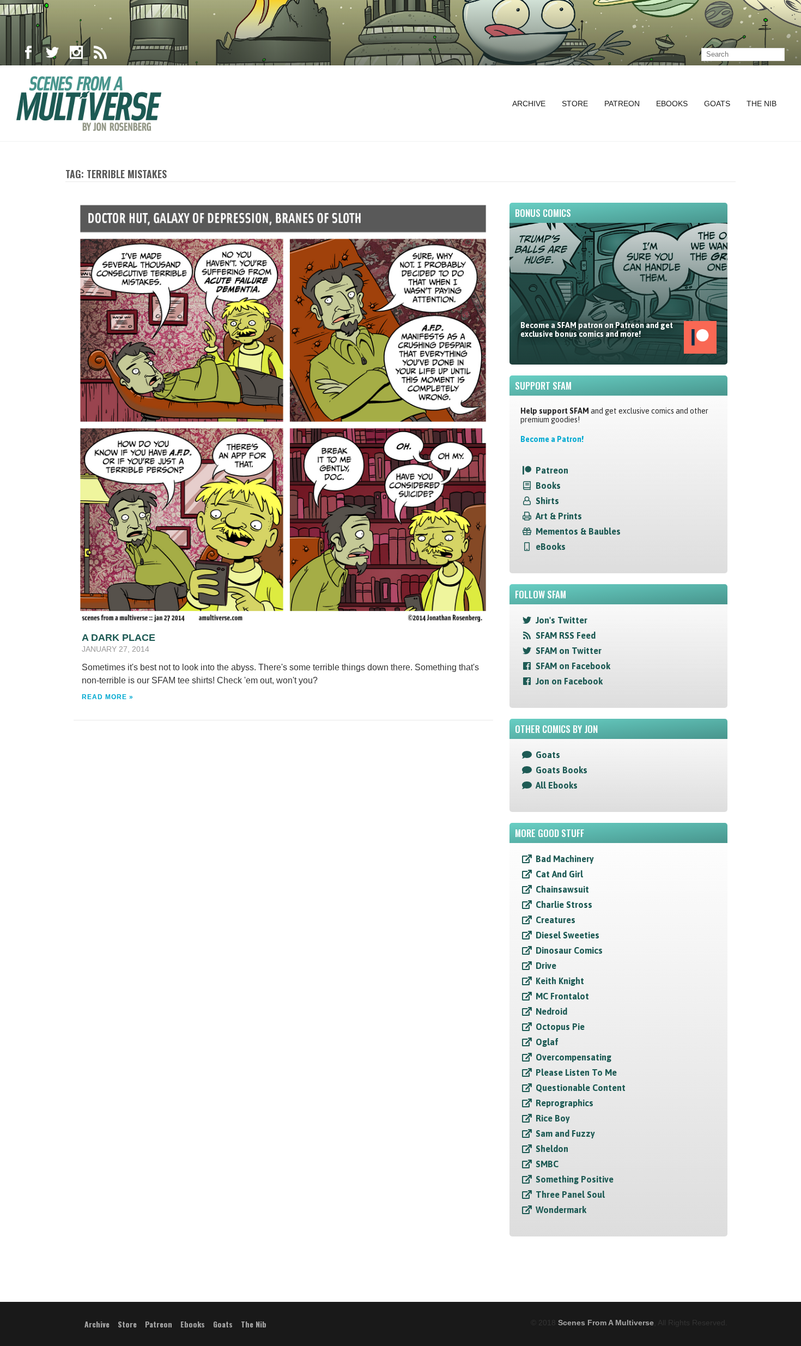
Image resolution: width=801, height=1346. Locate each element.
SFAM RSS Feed (566, 635)
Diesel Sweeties (567, 935)
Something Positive (575, 1179)
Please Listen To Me (576, 1072)
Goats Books (561, 770)
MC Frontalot (562, 996)
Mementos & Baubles (578, 531)
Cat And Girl (559, 874)
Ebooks (672, 103)
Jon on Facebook (569, 681)
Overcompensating (573, 1057)
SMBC (547, 1164)
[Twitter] (52, 54)
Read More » (108, 697)
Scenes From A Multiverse (606, 1322)
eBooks (551, 546)
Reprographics (564, 1103)
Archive (528, 103)
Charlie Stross (564, 905)
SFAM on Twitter (569, 651)
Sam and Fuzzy (565, 1133)
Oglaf (547, 1042)
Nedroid (551, 1011)
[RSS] (100, 54)
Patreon (622, 103)
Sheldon (552, 1149)
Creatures (555, 920)
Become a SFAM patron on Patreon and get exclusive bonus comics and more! (596, 329)
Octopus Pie (560, 1027)
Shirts (547, 501)
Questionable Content (581, 1088)
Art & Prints (559, 516)
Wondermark (561, 1210)
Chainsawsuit (562, 889)
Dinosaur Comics (569, 950)
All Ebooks (557, 785)
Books (548, 485)
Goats (717, 103)
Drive (546, 966)
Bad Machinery (565, 859)
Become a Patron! (552, 439)
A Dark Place (118, 637)
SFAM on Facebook (573, 666)
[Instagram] (76, 54)
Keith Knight (560, 981)
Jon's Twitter (561, 620)
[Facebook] (28, 54)
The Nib (761, 103)
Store (575, 103)
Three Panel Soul (570, 1194)
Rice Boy (553, 1118)
